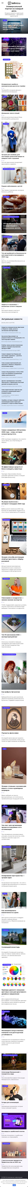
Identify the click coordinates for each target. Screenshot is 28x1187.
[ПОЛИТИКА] (14, 1157)
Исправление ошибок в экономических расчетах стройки (13, 85)
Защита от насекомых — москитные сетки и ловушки (12, 305)
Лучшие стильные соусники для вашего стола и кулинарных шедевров (14, 788)
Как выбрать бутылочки (11, 692)
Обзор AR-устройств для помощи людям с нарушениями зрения (13, 226)
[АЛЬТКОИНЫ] (14, 631)
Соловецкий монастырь (11, 947)
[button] (26, 26)
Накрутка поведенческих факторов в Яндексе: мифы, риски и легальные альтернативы (13, 329)
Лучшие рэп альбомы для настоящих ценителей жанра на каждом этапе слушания (13, 156)
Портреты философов (10, 733)
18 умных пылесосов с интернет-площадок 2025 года (13, 503)
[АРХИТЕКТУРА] (14, 872)
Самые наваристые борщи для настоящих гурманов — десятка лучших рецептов (12, 355)
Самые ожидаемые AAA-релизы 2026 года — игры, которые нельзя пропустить (14, 432)
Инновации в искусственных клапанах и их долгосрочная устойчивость (12, 1032)
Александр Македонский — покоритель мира (11, 1073)
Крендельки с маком (11, 208)
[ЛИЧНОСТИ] (14, 730)
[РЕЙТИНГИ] (14, 463)
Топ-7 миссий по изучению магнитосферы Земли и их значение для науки (14, 48)
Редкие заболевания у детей (12, 186)
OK (14, 1185)
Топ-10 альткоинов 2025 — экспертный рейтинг (11, 636)
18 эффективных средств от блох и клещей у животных (12, 468)
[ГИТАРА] (14, 1099)
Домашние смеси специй (10, 113)
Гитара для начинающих (10, 1102)
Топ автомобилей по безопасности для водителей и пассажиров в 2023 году (14, 255)
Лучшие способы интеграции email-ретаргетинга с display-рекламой (13, 559)
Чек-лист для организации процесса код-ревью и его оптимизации (12, 827)
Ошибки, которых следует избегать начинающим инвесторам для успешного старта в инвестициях (13, 401)
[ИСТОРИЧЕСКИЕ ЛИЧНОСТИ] (14, 1069)
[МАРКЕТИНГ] (14, 554)
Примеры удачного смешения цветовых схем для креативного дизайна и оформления (14, 992)
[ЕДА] (14, 783)
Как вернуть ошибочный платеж (13, 1131)
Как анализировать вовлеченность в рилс (10, 911)
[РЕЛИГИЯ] (14, 944)
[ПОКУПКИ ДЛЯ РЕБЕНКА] (14, 688)
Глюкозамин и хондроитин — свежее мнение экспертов (12, 599)
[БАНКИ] (14, 1128)
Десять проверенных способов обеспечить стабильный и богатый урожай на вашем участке (13, 382)
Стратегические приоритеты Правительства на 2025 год (12, 1161)
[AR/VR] (14, 822)
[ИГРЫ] (14, 427)
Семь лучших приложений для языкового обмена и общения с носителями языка (11, 364)
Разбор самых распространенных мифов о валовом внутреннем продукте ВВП (12, 346)
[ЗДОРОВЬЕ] (14, 594)
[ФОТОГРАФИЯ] (14, 986)
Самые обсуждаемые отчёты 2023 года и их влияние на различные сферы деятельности (12, 373)
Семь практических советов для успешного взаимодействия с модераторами (12, 391)
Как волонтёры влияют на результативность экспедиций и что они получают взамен (13, 337)
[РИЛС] (14, 907)
